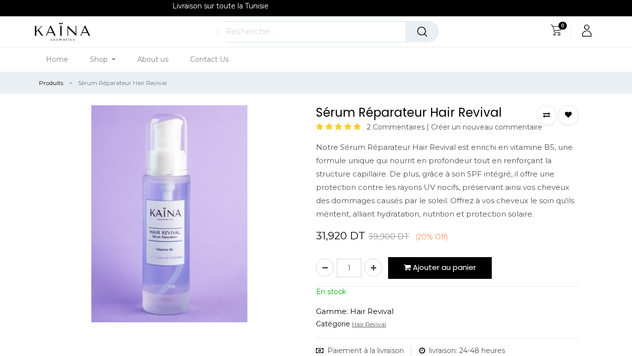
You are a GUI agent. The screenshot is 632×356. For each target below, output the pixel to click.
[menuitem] (62, 59)
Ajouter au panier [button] (443, 267)
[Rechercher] (422, 32)
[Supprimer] (325, 267)
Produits (51, 83)
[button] (546, 115)
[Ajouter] (373, 267)
